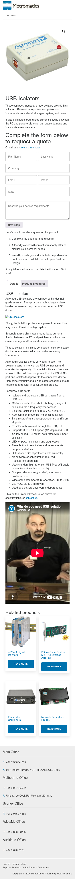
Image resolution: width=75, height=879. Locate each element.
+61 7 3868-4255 (31, 147)
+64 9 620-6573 (15, 850)
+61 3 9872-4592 (16, 788)
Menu (13, 15)
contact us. (31, 498)
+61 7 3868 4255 (16, 832)
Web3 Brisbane (64, 873)
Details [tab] (14, 283)
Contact (7, 864)
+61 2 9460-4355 (16, 813)
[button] (63, 31)
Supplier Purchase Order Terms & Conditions (26, 867)
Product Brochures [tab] (34, 283)
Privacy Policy (19, 864)
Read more (23, 663)
